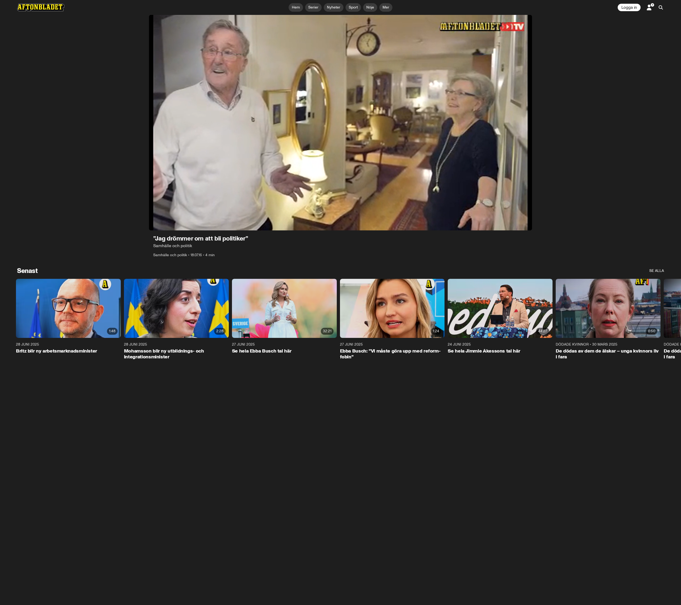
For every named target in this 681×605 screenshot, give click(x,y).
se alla (656, 270)
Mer (386, 7)
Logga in (629, 7)
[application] (340, 122)
